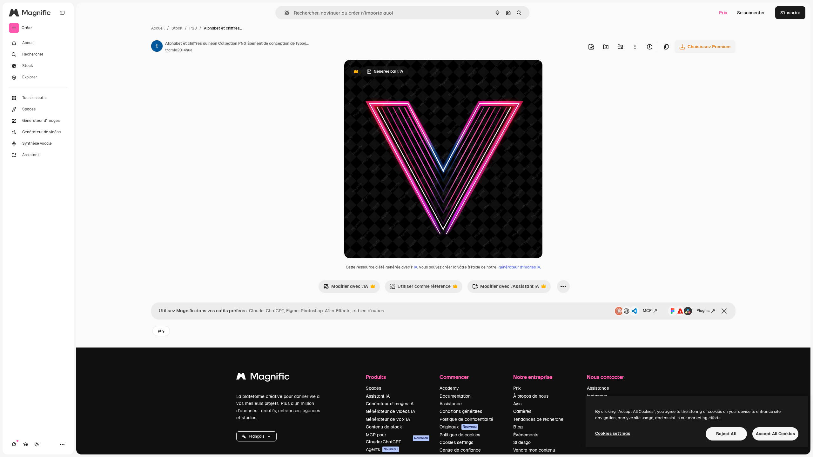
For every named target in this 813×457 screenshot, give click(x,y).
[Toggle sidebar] (62, 13)
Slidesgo (522, 442)
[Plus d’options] (634, 46)
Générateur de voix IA (388, 419)
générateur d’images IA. (520, 267)
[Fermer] (724, 311)
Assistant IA (378, 396)
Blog (518, 427)
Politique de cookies (460, 435)
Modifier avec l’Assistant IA (505, 288)
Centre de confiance (460, 450)
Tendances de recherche (538, 419)
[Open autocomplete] (284, 12)
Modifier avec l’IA (345, 288)
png (161, 330)
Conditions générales (461, 411)
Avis (517, 404)
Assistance (451, 404)
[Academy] (25, 444)
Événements (525, 435)
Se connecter (751, 13)
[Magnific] (263, 378)
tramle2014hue (178, 50)
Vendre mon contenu (534, 450)
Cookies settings (456, 442)
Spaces (373, 388)
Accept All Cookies (775, 433)
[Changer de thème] (37, 444)
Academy (449, 388)
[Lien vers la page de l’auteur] (157, 47)
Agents (382, 449)
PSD (193, 28)
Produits (376, 377)
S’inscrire (790, 13)
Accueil (158, 28)
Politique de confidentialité (466, 419)
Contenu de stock (384, 427)
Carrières (522, 411)
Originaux (458, 427)
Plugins (702, 310)
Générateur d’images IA (389, 404)
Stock (176, 28)
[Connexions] (14, 444)
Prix (723, 13)
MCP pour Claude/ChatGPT (397, 438)
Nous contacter (605, 377)
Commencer (454, 377)
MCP (647, 310)
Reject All (726, 433)
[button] (256, 436)
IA (415, 267)
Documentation (455, 396)
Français (256, 436)
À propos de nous (530, 396)
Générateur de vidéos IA (390, 411)
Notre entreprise (532, 377)
